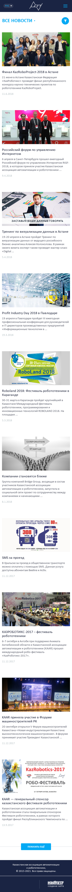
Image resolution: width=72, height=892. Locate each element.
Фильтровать (65, 21)
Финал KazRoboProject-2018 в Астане (30, 72)
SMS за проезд (13, 558)
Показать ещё (36, 847)
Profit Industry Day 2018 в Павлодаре (29, 313)
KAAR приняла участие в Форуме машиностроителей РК (27, 719)
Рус (7, 6)
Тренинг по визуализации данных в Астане (35, 232)
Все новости (17, 20)
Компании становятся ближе (24, 476)
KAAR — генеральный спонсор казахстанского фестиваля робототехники (34, 801)
